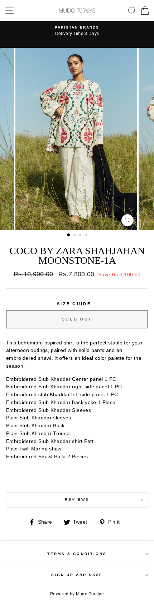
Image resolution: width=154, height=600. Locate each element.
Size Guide (74, 304)
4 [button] (86, 235)
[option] (77, 31)
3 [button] (81, 235)
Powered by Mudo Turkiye (77, 593)
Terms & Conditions (77, 554)
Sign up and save (77, 575)
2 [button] (75, 235)
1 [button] (69, 235)
